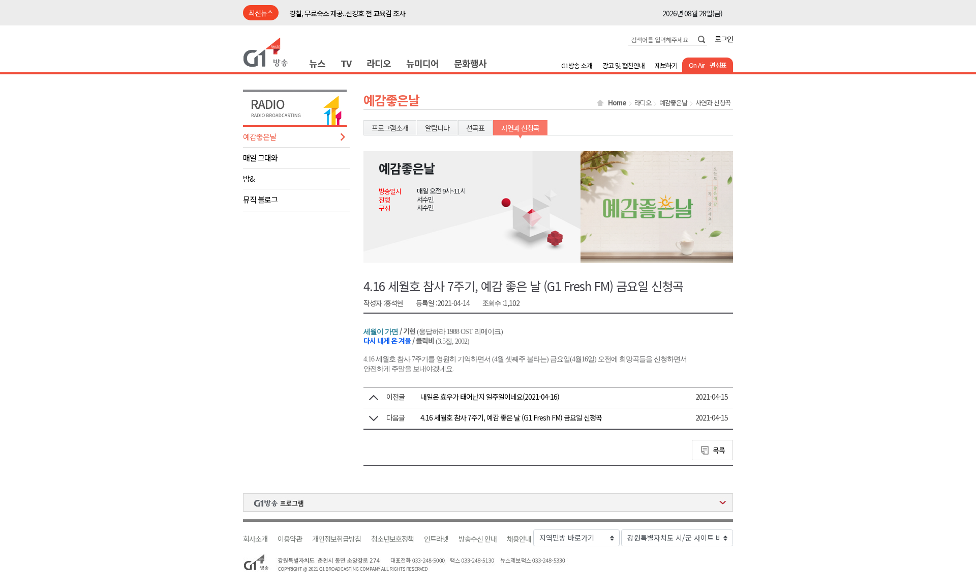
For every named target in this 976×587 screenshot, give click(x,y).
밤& (249, 178)
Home (617, 103)
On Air (697, 65)
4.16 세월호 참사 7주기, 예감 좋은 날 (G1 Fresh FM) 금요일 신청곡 (511, 417)
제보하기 (666, 65)
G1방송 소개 (576, 65)
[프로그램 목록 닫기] (488, 502)
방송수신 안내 (478, 539)
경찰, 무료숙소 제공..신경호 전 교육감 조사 (347, 13)
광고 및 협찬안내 (623, 65)
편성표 (718, 65)
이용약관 (290, 539)
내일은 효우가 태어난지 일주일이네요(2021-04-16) (489, 397)
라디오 (379, 63)
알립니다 (437, 128)
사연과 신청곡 (712, 103)
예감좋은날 (259, 136)
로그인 (724, 39)
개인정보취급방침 (336, 539)
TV (346, 63)
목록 (719, 450)
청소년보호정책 (392, 539)
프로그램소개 (390, 128)
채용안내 (519, 539)
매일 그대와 (260, 157)
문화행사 (470, 63)
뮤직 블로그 (260, 199)
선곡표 (475, 128)
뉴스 (317, 63)
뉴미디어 (422, 63)
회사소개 (255, 539)
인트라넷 (436, 539)
